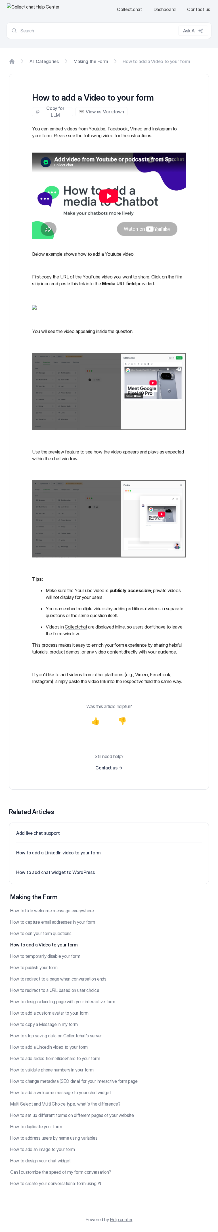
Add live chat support (38, 833)
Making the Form (91, 61)
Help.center (121, 1219)
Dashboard (165, 9)
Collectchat (76, 627)
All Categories (44, 61)
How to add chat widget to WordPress (55, 872)
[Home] (12, 61)
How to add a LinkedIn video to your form (58, 853)
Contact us (198, 9)
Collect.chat (129, 9)
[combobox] (109, 31)
